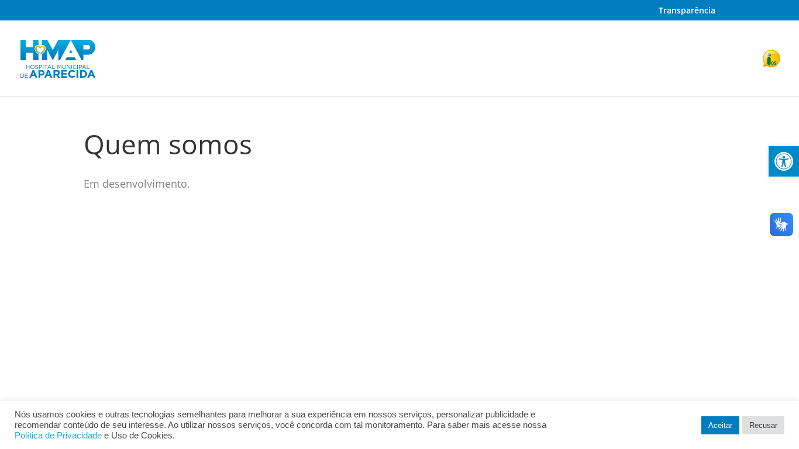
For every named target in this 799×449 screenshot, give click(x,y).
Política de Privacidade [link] (58, 435)
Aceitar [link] (720, 425)
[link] (784, 161)
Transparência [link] (687, 11)
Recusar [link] (763, 425)
